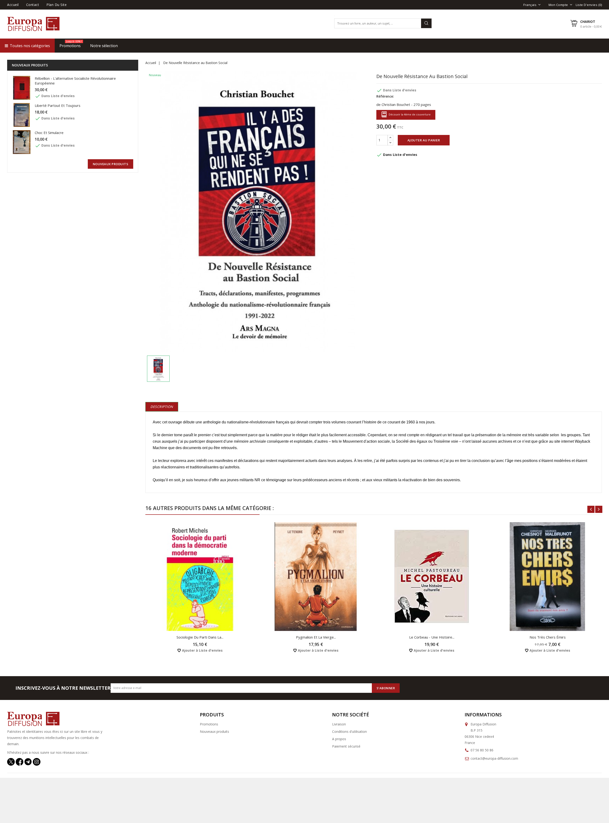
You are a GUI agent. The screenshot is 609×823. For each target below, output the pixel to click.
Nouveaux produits (214, 731)
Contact (32, 4)
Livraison (339, 724)
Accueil (13, 4)
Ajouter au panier (424, 140)
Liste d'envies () (589, 5)
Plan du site (56, 4)
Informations (483, 714)
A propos (339, 739)
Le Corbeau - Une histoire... (431, 637)
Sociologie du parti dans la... (200, 637)
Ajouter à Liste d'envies (202, 650)
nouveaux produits (110, 164)
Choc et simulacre (49, 132)
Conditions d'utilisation (349, 731)
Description (161, 406)
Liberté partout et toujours (57, 105)
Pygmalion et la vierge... (316, 637)
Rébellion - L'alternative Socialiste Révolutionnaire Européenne (75, 80)
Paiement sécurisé (346, 746)
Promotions (209, 724)
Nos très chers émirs (548, 637)
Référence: (385, 96)
